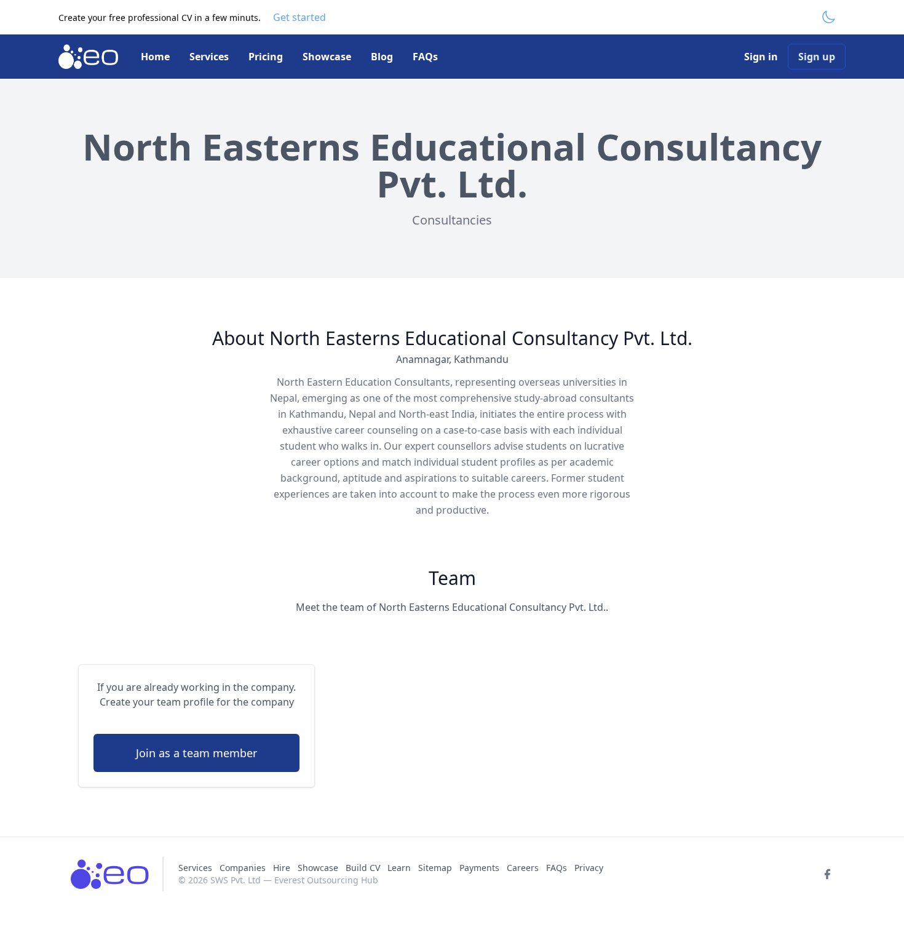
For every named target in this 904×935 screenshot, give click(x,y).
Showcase (327, 56)
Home (155, 56)
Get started (299, 17)
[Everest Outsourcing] (89, 56)
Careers (523, 867)
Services (209, 56)
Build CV (363, 867)
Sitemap (435, 867)
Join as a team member (196, 753)
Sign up (816, 56)
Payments (479, 867)
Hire (281, 867)
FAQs (425, 56)
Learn (399, 867)
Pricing (265, 56)
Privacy (588, 867)
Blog (382, 56)
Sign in (761, 56)
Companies (244, 867)
